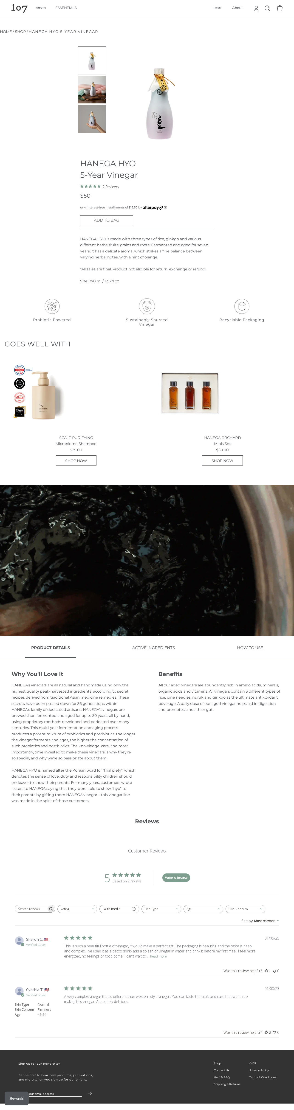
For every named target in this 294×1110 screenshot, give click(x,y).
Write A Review (176, 878)
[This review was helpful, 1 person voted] (266, 970)
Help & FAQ (222, 1077)
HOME (6, 31)
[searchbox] (31, 908)
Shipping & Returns (227, 1084)
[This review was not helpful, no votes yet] (274, 970)
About (237, 8)
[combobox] (77, 909)
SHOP (20, 31)
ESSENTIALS (66, 8)
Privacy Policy (259, 1070)
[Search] (267, 9)
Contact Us (221, 1070)
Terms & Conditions (262, 1077)
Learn (218, 8)
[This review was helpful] (266, 1032)
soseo (41, 8)
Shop (217, 1063)
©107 (252, 1063)
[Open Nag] (279, 10)
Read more (158, 956)
